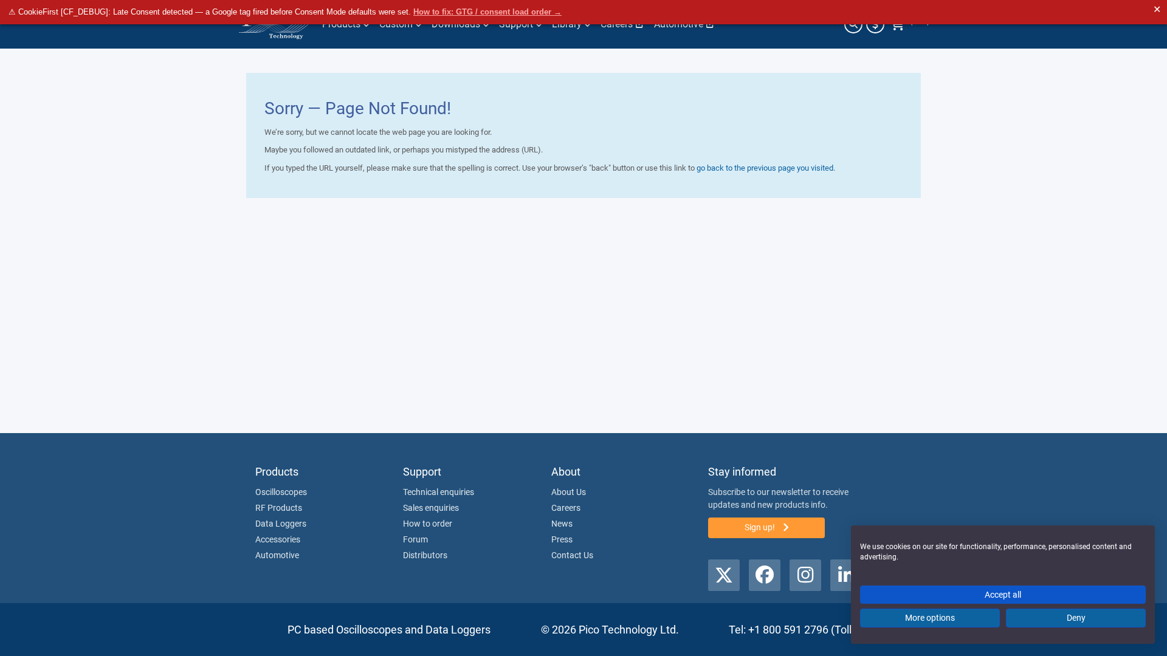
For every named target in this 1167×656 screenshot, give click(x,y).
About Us (568, 492)
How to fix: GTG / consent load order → (487, 11)
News (562, 523)
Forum (415, 539)
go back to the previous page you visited (765, 168)
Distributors (425, 555)
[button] (724, 575)
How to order (427, 523)
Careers (565, 508)
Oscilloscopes (281, 492)
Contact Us (572, 555)
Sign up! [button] (761, 527)
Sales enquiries (431, 508)
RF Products (278, 508)
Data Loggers (280, 523)
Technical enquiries (438, 492)
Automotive (277, 555)
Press (562, 539)
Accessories (277, 539)
